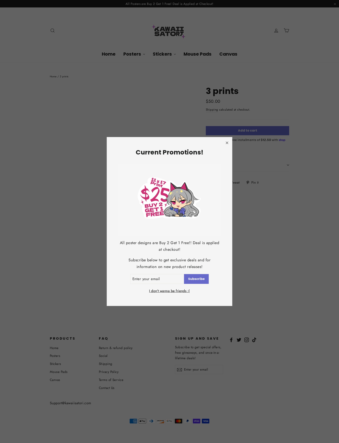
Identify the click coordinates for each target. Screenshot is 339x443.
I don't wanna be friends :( (169, 290)
